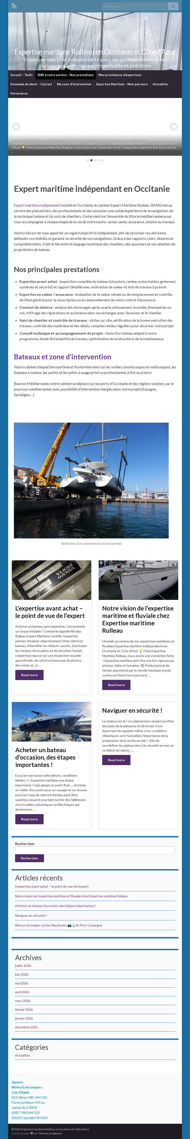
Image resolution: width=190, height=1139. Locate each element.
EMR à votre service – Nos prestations (66, 75)
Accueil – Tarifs (21, 75)
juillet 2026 (23, 966)
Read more (29, 675)
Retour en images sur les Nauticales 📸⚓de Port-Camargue (58, 925)
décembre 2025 (26, 1027)
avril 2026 (22, 992)
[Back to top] (179, 1128)
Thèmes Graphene (50, 1133)
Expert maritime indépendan (36, 205)
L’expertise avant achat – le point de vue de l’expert (50, 612)
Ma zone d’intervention (74, 84)
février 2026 (24, 1009)
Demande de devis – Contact (31, 84)
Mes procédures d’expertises (120, 75)
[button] (16, 126)
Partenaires (19, 93)
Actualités (160, 84)
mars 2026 (22, 1001)
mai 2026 (21, 983)
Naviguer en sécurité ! (132, 710)
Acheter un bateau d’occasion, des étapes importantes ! (45, 757)
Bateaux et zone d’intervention (62, 356)
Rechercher (25, 843)
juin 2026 (21, 974)
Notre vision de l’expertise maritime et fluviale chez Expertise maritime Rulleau (79, 138)
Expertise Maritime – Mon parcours (122, 84)
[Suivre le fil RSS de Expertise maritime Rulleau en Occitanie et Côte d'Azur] (14, 5)
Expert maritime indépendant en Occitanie (92, 188)
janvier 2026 (24, 1018)
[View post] (95, 127)
